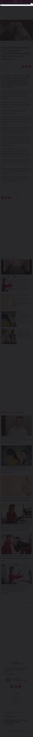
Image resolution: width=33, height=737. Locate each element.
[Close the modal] (31, 4)
